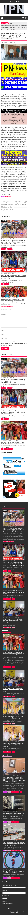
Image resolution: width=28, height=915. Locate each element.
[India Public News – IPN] (2, 17)
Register (4, 901)
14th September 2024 (8, 714)
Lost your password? (7, 903)
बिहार (6, 196)
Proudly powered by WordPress (9, 911)
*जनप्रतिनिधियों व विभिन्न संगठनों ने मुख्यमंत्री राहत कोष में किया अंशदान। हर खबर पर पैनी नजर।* (21, 204)
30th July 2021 (7, 869)
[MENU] (26, 18)
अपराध (2, 249)
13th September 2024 (8, 741)
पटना (12, 791)
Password (4, 890)
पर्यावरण (15, 791)
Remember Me (7, 895)
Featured (3, 196)
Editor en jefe (12, 42)
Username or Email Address (9, 885)
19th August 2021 (7, 811)
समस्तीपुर (9, 196)
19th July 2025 (5, 238)
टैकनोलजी (9, 791)
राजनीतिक (5, 306)
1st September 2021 (8, 775)
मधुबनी (15, 821)
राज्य (7, 249)
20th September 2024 (6, 297)
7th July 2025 (4, 273)
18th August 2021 (7, 840)
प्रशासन (13, 850)
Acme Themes (14, 912)
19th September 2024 (8, 617)
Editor (10, 238)
